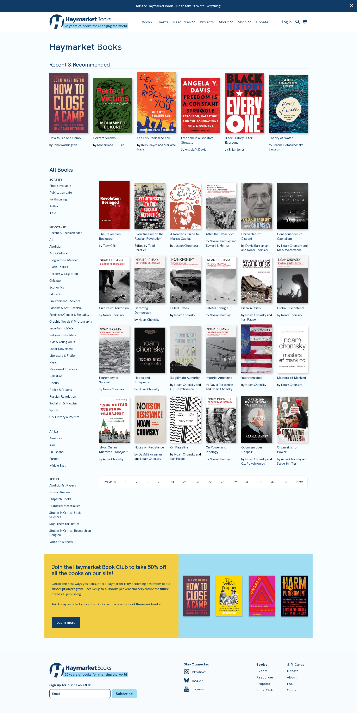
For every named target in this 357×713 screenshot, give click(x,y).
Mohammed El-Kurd (110, 145)
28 (222, 482)
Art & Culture (58, 253)
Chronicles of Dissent (251, 236)
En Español (56, 452)
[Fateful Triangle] (221, 277)
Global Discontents (290, 308)
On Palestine (179, 447)
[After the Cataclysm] (221, 203)
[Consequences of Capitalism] (292, 203)
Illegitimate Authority (185, 378)
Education (56, 294)
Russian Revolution (62, 396)
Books (147, 22)
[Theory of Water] (288, 100)
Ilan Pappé (248, 319)
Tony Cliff (110, 245)
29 (235, 482)
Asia (52, 445)
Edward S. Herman (218, 245)
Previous (110, 482)
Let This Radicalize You (153, 138)
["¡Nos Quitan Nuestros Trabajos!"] (114, 416)
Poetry (54, 383)
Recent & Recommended (65, 233)
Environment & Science (65, 301)
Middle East (57, 465)
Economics (56, 287)
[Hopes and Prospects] (149, 347)
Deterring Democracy (142, 310)
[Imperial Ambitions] (221, 347)
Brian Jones (237, 149)
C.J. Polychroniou (182, 389)
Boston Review (59, 492)
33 (285, 482)
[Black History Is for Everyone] (244, 100)
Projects (207, 22)
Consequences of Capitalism (290, 236)
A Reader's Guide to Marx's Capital (184, 236)
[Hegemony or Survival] (114, 347)
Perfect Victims (104, 138)
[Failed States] (185, 277)
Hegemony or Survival (109, 380)
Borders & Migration (63, 273)
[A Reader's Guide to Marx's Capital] (185, 203)
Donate (262, 22)
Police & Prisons (60, 389)
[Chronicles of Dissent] (256, 203)
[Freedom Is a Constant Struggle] (200, 100)
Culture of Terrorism (114, 308)
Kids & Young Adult (62, 342)
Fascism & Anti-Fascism (65, 308)
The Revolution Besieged (110, 236)
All (51, 239)
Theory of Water (281, 138)
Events (162, 22)
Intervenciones (251, 378)
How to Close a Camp (65, 138)
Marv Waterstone (289, 250)
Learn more (66, 622)
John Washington (65, 145)
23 (159, 482)
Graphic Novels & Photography (70, 321)
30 (247, 482)
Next (299, 482)
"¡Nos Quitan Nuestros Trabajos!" (113, 449)
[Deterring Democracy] (149, 277)
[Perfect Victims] (112, 100)
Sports (53, 410)
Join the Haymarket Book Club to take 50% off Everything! (178, 6)
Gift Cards (296, 664)
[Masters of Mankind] (292, 347)
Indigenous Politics (62, 335)
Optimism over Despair (251, 449)
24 (172, 482)
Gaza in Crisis (251, 308)
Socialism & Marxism (63, 403)
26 (197, 482)
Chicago (55, 280)
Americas (55, 438)
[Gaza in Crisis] (256, 277)
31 (260, 482)
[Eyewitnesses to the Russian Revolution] (149, 203)
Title (52, 213)
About (292, 677)
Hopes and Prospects (142, 380)
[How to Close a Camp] (68, 100)
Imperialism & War (61, 328)
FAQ (290, 684)
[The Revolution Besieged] (114, 203)
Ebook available (60, 185)
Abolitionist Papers (62, 485)
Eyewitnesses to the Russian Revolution (149, 236)
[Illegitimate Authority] (185, 347)
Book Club (264, 690)
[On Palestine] (185, 416)
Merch (53, 362)
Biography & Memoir (63, 260)
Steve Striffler (286, 463)
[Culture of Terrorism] (114, 277)
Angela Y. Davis (195, 149)
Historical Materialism (64, 506)
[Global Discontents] (292, 277)
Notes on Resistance (149, 447)
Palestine (55, 376)
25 (184, 482)
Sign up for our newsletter (70, 685)
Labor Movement (61, 349)
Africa (53, 431)
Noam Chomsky (220, 241)
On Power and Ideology (216, 449)
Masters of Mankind (291, 378)
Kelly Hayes (149, 145)
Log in (287, 21)
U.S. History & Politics (64, 417)
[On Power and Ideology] (221, 416)
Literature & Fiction (62, 355)
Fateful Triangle (217, 308)
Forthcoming (58, 199)
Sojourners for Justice (64, 524)
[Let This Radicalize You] (156, 100)
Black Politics (58, 267)
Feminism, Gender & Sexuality (69, 314)
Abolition (55, 246)
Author (54, 206)
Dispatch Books (60, 499)
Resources (182, 22)
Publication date (60, 192)
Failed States (179, 308)
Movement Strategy (63, 369)
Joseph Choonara (186, 245)
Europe (54, 458)
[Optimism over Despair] (256, 416)
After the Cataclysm (220, 234)
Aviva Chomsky (113, 459)
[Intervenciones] (256, 347)
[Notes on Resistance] (149, 416)
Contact (293, 690)
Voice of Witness (61, 542)
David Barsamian (257, 245)
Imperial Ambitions (219, 378)
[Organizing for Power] (292, 416)
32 (272, 482)
